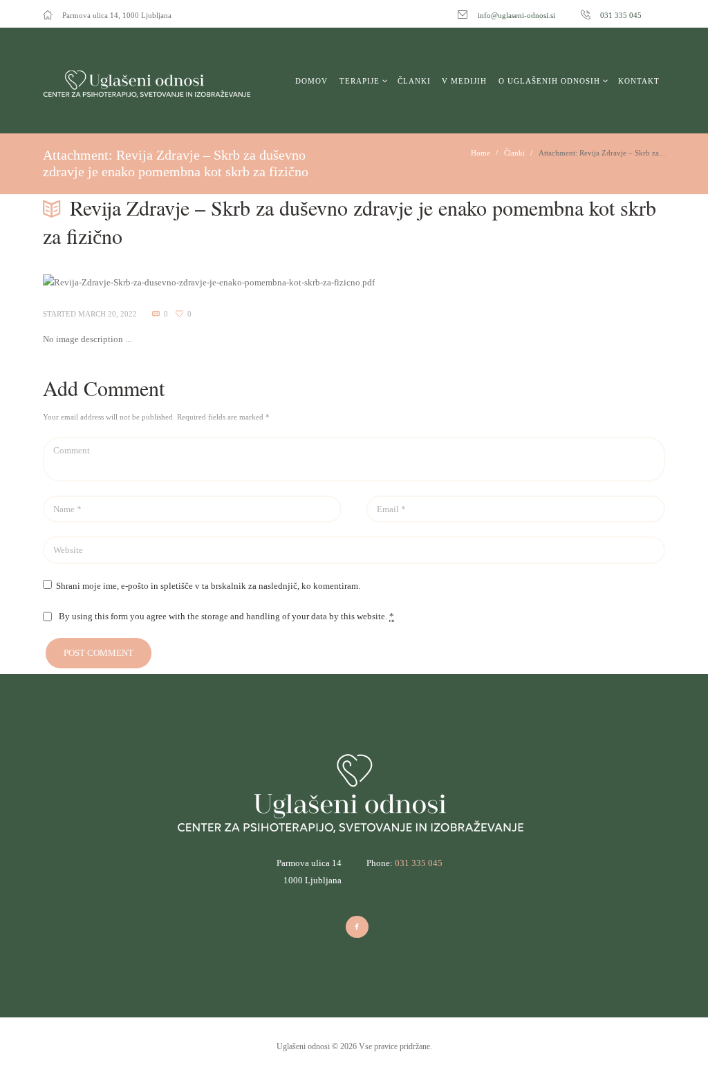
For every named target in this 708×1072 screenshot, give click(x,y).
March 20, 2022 (107, 314)
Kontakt (639, 81)
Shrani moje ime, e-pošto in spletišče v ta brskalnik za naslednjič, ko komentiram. (208, 586)
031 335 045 (621, 15)
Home (480, 153)
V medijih (464, 81)
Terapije (359, 81)
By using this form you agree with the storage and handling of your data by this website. (226, 616)
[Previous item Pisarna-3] (198, 282)
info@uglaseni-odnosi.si (516, 15)
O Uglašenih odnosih (549, 81)
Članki (414, 81)
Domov (311, 81)
